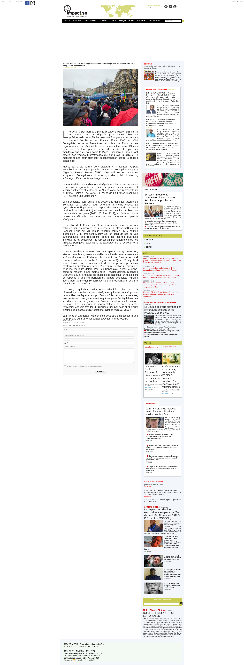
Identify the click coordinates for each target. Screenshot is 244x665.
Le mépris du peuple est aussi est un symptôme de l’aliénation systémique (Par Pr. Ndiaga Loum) (172, 572)
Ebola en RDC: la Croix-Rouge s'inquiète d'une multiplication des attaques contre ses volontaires (162, 294)
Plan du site (68, 660)
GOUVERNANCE (90, 21)
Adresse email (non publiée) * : (75, 335)
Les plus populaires (169, 347)
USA (148, 243)
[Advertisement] (122, 42)
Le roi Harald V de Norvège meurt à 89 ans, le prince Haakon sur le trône (161, 411)
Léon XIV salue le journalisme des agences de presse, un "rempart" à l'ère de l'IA (162, 227)
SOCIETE (113, 21)
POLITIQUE (77, 21)
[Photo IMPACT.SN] (100, 70)
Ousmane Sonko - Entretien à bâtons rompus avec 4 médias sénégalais (153, 373)
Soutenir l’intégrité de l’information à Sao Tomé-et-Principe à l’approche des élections (160, 199)
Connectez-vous (237, 2)
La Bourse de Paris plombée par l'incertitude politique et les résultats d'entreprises (162, 309)
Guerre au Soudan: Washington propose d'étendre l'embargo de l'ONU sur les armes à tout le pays (162, 447)
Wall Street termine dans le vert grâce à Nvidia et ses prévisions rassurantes (162, 332)
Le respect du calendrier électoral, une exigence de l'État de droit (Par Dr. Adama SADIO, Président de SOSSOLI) (162, 514)
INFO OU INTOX (150, 189)
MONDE (131, 21)
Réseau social (6, 2)
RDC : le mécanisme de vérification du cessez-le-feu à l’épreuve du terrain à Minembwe (162, 276)
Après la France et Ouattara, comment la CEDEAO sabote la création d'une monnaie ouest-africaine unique (171, 376)
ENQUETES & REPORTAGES (156, 89)
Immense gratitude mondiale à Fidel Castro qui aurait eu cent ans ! (172, 557)
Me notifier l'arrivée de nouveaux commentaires (84, 366)
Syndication (79, 660)
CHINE (148, 247)
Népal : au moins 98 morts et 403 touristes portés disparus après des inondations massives (159, 436)
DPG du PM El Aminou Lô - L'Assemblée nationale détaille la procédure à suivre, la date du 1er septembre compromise (162, 488)
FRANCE (149, 239)
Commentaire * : (69, 346)
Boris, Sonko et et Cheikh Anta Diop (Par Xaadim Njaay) (172, 585)
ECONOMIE (103, 21)
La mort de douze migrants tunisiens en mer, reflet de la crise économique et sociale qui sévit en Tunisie (162, 458)
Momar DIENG (67, 321)
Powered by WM (90, 660)
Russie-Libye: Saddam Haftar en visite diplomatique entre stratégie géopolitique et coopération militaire (160, 285)
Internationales (151, 404)
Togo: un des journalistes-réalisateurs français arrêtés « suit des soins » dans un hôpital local (161, 468)
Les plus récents (151, 347)
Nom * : (66, 330)
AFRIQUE (122, 21)
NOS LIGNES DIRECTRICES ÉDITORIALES (159, 614)
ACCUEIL (67, 21)
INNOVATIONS (154, 21)
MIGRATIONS (142, 21)
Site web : (67, 341)
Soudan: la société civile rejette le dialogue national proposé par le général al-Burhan (160, 269)
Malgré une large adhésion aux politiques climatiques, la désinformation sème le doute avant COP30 (160, 223)
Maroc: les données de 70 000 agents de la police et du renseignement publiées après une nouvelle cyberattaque (162, 261)
